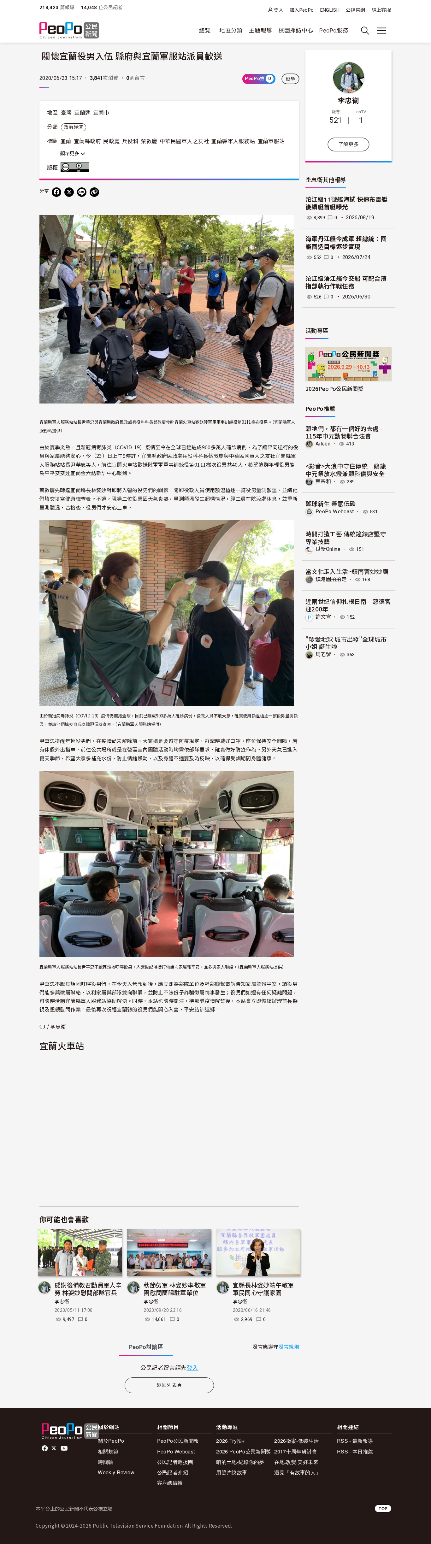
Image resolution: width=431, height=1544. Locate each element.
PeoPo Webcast (335, 512)
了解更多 (348, 144)
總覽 (205, 30)
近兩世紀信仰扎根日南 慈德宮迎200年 (348, 605)
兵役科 (130, 141)
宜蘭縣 (82, 112)
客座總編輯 (170, 1482)
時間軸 (105, 1461)
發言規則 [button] (289, 1347)
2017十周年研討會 (295, 1451)
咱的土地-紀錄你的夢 (240, 1461)
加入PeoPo (302, 10)
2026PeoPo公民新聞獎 (334, 388)
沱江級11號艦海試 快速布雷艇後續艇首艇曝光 (346, 203)
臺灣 (66, 112)
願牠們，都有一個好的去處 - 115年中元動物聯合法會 (343, 432)
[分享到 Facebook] (56, 192)
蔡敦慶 (149, 141)
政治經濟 (73, 127)
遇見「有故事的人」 (297, 1472)
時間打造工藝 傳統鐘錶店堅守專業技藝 (345, 537)
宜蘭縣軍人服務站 (233, 141)
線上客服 (381, 10)
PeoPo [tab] (146, 1347)
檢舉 (290, 78)
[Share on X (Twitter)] (69, 192)
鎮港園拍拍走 (331, 579)
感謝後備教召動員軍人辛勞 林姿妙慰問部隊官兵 (88, 1289)
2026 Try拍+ (230, 1440)
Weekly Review (116, 1472)
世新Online (328, 549)
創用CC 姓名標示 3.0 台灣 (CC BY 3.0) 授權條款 (76, 167)
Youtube (65, 1448)
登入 (278, 10)
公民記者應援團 (175, 1461)
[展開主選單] (381, 30)
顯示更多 (70, 153)
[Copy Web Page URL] (94, 192)
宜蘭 (65, 141)
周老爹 (323, 654)
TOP (383, 1509)
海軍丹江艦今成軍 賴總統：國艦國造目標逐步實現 (346, 242)
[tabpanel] (169, 1367)
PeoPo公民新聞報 (178, 1440)
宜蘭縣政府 (87, 141)
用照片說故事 (231, 1472)
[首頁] (69, 31)
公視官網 (355, 10)
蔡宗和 (323, 482)
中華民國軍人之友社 (184, 141)
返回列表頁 (169, 1385)
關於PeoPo (111, 1440)
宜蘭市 (101, 112)
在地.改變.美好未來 (296, 1461)
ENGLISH (330, 10)
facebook (45, 1448)
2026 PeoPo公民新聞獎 (243, 1451)
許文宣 (323, 617)
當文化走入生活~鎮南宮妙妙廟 (346, 571)
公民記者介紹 (172, 1472)
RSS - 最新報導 (355, 1440)
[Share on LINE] (81, 192)
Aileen (323, 444)
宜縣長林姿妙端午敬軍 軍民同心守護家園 (263, 1289)
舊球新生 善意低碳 (330, 503)
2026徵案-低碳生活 (296, 1440)
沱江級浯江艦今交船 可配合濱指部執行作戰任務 (346, 282)
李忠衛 (62, 1302)
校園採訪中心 (295, 30)
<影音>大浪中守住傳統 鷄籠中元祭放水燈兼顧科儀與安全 (345, 470)
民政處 (111, 141)
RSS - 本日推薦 (355, 1451)
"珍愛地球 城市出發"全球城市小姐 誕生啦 (346, 643)
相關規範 (108, 1451)
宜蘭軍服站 (271, 141)
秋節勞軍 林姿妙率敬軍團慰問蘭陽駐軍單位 (175, 1289)
